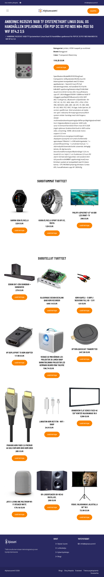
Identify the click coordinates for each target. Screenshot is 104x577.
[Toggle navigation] (7, 11)
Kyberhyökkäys (63, 552)
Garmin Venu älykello (19, 220)
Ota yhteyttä (69, 570)
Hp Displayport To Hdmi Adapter (19, 352)
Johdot (65, 48)
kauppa (93, 11)
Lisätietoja (61, 67)
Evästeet (78, 570)
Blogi (59, 556)
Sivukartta (94, 573)
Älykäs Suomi (62, 544)
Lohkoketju (61, 548)
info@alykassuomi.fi (91, 3)
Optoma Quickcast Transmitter (84, 349)
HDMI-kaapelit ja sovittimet (79, 48)
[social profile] (20, 3)
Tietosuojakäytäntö (90, 570)
